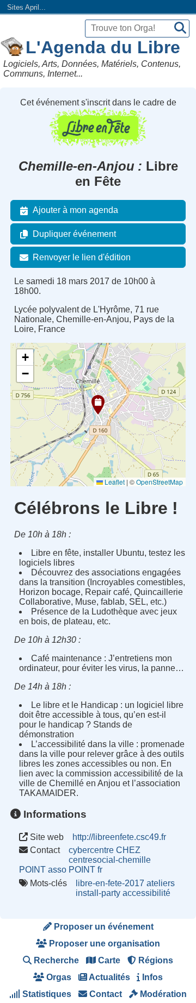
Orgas (57, 977)
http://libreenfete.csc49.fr (119, 837)
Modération (162, 994)
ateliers (160, 883)
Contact (104, 994)
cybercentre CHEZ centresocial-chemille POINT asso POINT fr (85, 859)
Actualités (108, 977)
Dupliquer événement (74, 234)
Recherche (55, 960)
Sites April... (26, 7)
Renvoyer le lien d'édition (82, 257)
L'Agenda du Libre (103, 47)
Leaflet (114, 481)
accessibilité (146, 893)
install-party (98, 893)
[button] (98, 405)
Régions (154, 960)
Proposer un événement (103, 926)
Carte (108, 960)
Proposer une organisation (103, 943)
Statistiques (45, 994)
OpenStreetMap (159, 481)
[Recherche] (180, 28)
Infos (151, 977)
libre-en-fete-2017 (110, 883)
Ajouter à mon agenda (75, 210)
